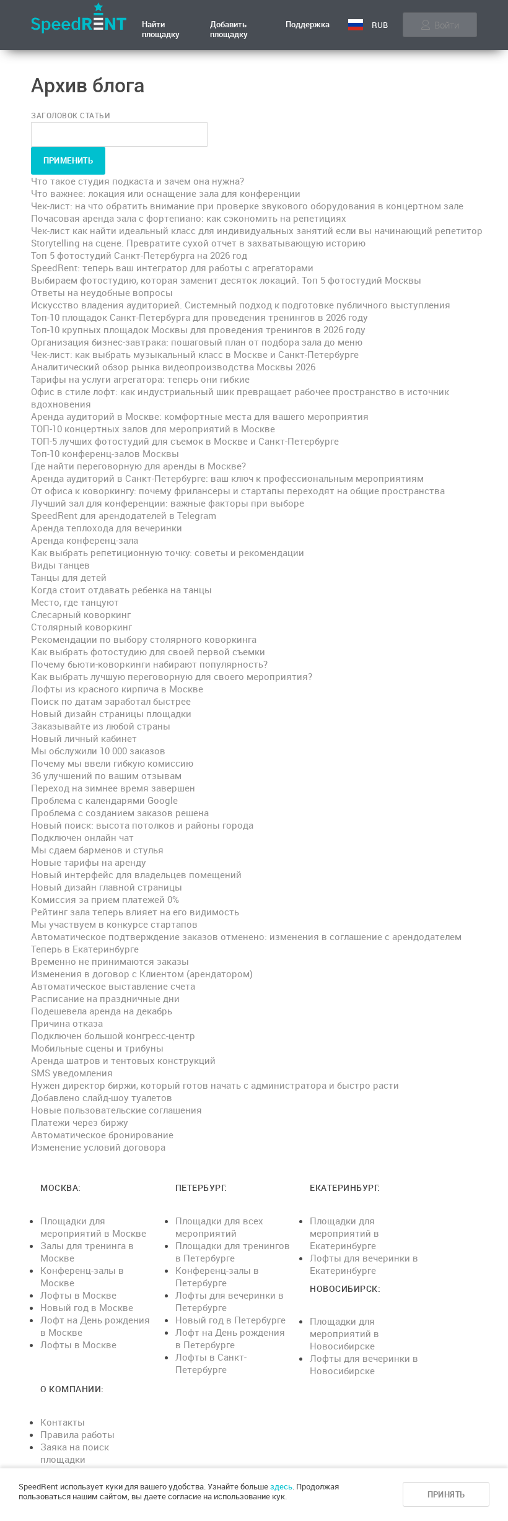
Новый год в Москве (86, 1307)
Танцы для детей (69, 577)
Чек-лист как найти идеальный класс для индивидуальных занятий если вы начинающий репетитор (257, 230)
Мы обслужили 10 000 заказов (98, 750)
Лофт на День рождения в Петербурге (230, 1338)
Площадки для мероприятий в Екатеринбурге (344, 1233)
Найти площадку (161, 29)
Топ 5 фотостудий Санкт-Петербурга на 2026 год (139, 255)
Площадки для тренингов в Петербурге (232, 1251)
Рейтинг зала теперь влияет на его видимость (135, 911)
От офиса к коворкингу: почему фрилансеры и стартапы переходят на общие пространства (238, 490)
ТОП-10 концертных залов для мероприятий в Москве (153, 428)
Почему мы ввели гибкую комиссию (112, 763)
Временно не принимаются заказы (110, 961)
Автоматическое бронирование (102, 1134)
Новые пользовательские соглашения (116, 1110)
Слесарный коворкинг (81, 614)
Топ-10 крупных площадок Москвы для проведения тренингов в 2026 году (198, 329)
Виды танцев (60, 565)
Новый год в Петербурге (230, 1320)
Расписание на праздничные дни (105, 998)
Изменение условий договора (98, 1147)
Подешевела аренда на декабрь (101, 1011)
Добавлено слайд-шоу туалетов (101, 1097)
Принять (446, 1494)
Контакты (62, 1422)
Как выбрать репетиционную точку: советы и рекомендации (167, 552)
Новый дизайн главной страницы (106, 887)
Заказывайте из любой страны (100, 726)
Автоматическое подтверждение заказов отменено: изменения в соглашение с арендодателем (246, 936)
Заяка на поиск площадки (74, 1452)
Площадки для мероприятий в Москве (93, 1226)
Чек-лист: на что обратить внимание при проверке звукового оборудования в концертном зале (247, 205)
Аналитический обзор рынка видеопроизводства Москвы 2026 (173, 366)
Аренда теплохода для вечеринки (106, 527)
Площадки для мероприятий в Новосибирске (344, 1333)
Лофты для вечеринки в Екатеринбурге (364, 1264)
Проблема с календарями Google (104, 800)
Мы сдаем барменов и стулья (97, 849)
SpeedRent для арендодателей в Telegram (123, 515)
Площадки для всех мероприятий (219, 1226)
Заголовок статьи (70, 115)
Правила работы (77, 1434)
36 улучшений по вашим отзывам (106, 775)
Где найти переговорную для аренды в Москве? (138, 466)
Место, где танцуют (75, 602)
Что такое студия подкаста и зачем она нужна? (137, 181)
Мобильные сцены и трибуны (97, 1048)
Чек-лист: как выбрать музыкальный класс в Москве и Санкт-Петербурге (195, 354)
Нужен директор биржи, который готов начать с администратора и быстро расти (215, 1085)
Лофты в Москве (78, 1295)
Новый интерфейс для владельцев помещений (136, 874)
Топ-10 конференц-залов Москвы (105, 453)
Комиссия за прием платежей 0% (105, 899)
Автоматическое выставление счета (113, 986)
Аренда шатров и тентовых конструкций (123, 1060)
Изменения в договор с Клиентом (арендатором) (142, 973)
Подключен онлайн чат (82, 837)
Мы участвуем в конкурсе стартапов (114, 924)
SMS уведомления (72, 1072)
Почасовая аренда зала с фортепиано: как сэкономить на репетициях (188, 218)
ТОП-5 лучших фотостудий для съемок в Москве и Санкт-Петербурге (185, 441)
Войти (446, 25)
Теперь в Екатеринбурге (85, 949)
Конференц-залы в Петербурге (217, 1276)
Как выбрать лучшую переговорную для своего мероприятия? (171, 676)
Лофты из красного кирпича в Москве (117, 688)
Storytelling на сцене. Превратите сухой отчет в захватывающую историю (198, 243)
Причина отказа (67, 1023)
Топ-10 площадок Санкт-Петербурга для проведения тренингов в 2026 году (199, 317)
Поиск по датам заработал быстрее (111, 701)
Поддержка (308, 24)
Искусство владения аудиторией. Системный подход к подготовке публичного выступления (240, 305)
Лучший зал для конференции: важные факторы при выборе (167, 503)
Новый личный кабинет (84, 738)
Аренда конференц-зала (84, 540)
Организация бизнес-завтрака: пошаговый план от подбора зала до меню (196, 342)
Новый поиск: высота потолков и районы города (142, 825)
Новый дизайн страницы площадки (111, 713)
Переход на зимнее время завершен (113, 788)
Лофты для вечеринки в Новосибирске (364, 1364)
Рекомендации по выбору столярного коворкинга (143, 639)
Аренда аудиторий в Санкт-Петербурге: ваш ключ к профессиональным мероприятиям (227, 478)
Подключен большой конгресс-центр (113, 1035)
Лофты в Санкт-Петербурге (211, 1363)
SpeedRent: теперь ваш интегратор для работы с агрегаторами (172, 267)
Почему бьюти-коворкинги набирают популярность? (149, 664)
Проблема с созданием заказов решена (120, 812)
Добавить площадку (229, 29)
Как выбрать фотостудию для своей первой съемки (148, 651)
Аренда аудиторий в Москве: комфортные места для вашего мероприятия (200, 416)
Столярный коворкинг (81, 627)
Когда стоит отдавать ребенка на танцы (121, 589)
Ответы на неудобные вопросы (102, 292)
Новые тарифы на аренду (88, 862)
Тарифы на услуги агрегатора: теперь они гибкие (140, 379)
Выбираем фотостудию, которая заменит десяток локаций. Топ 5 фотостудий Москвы (226, 280)
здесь (281, 1486)
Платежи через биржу (79, 1122)
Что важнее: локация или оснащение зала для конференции (165, 193)
